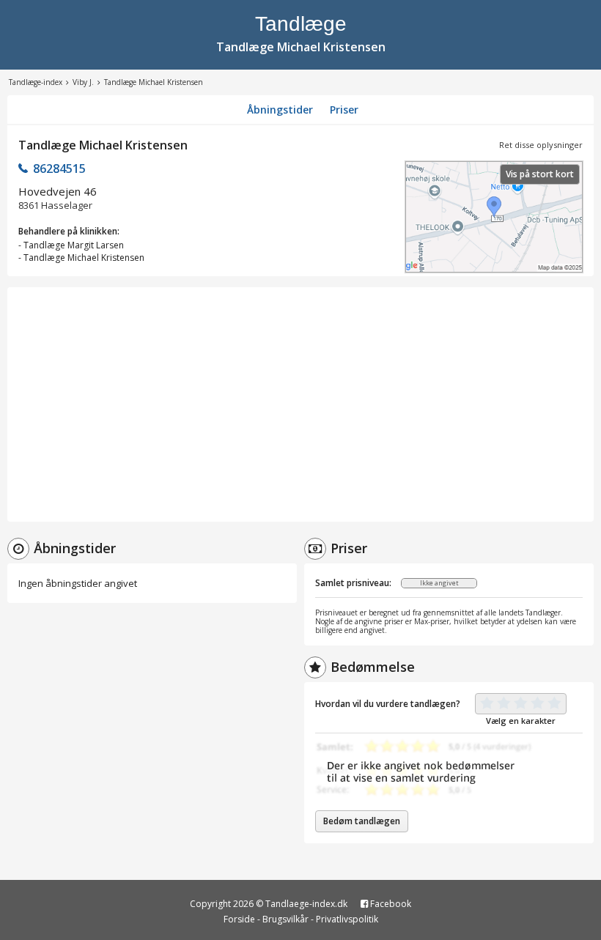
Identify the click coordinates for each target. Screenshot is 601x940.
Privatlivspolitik (347, 919)
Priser (344, 109)
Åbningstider (280, 109)
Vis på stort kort (540, 174)
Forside (239, 919)
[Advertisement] (300, 404)
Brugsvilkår (285, 919)
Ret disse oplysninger (541, 144)
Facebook (389, 904)
